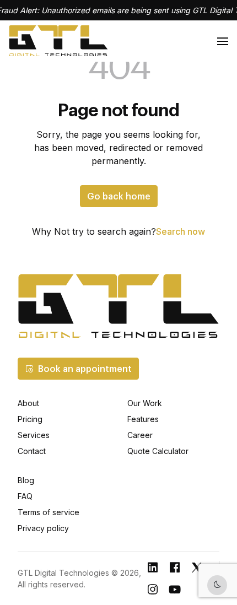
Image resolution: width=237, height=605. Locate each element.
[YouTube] (174, 589)
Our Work (144, 403)
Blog (26, 480)
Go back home (118, 196)
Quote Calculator (157, 451)
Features (143, 419)
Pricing (30, 419)
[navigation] (222, 41)
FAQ (25, 496)
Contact (32, 451)
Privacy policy (43, 528)
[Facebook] (174, 567)
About (28, 403)
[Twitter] (196, 567)
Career (140, 435)
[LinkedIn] (152, 567)
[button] (78, 369)
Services (34, 435)
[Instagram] (152, 589)
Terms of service (48, 512)
